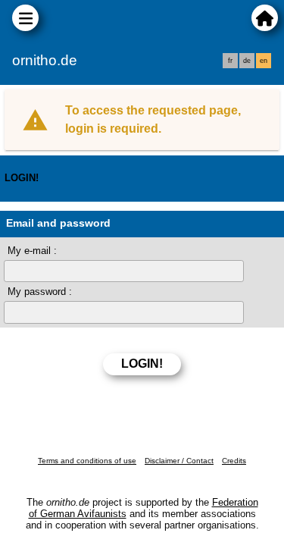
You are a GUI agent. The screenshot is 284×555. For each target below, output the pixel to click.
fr (230, 60)
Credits (234, 460)
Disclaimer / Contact (179, 460)
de (247, 60)
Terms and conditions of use (87, 460)
